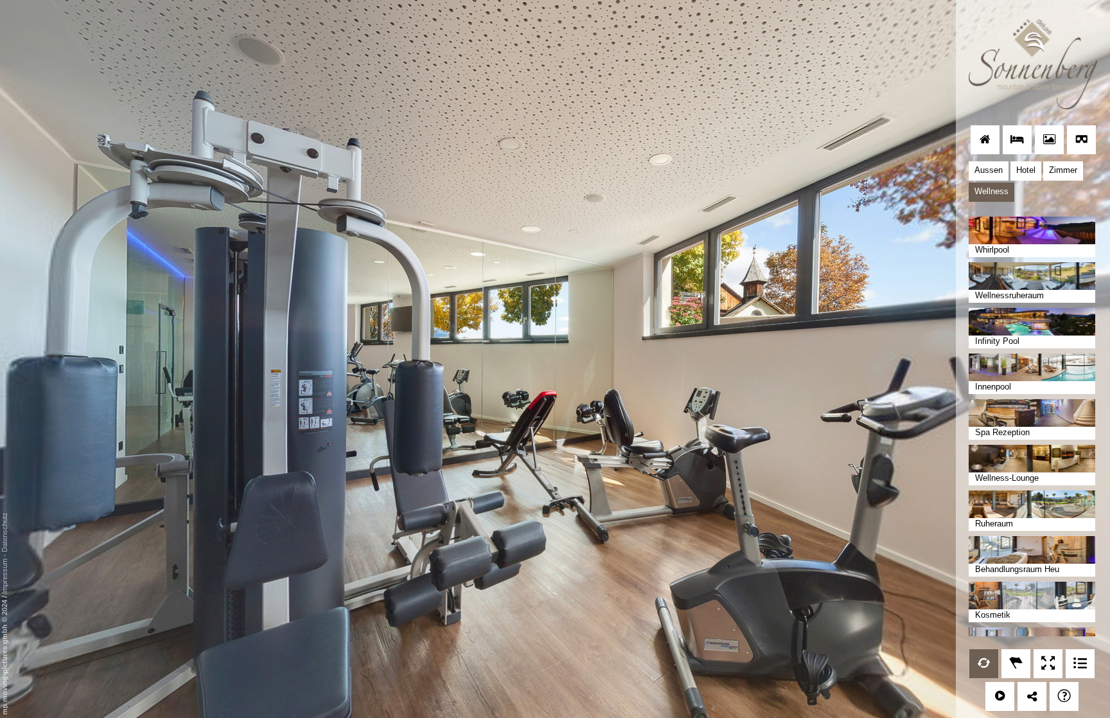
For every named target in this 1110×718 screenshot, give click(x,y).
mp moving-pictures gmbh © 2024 (4, 656)
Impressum (4, 576)
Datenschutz (4, 532)
